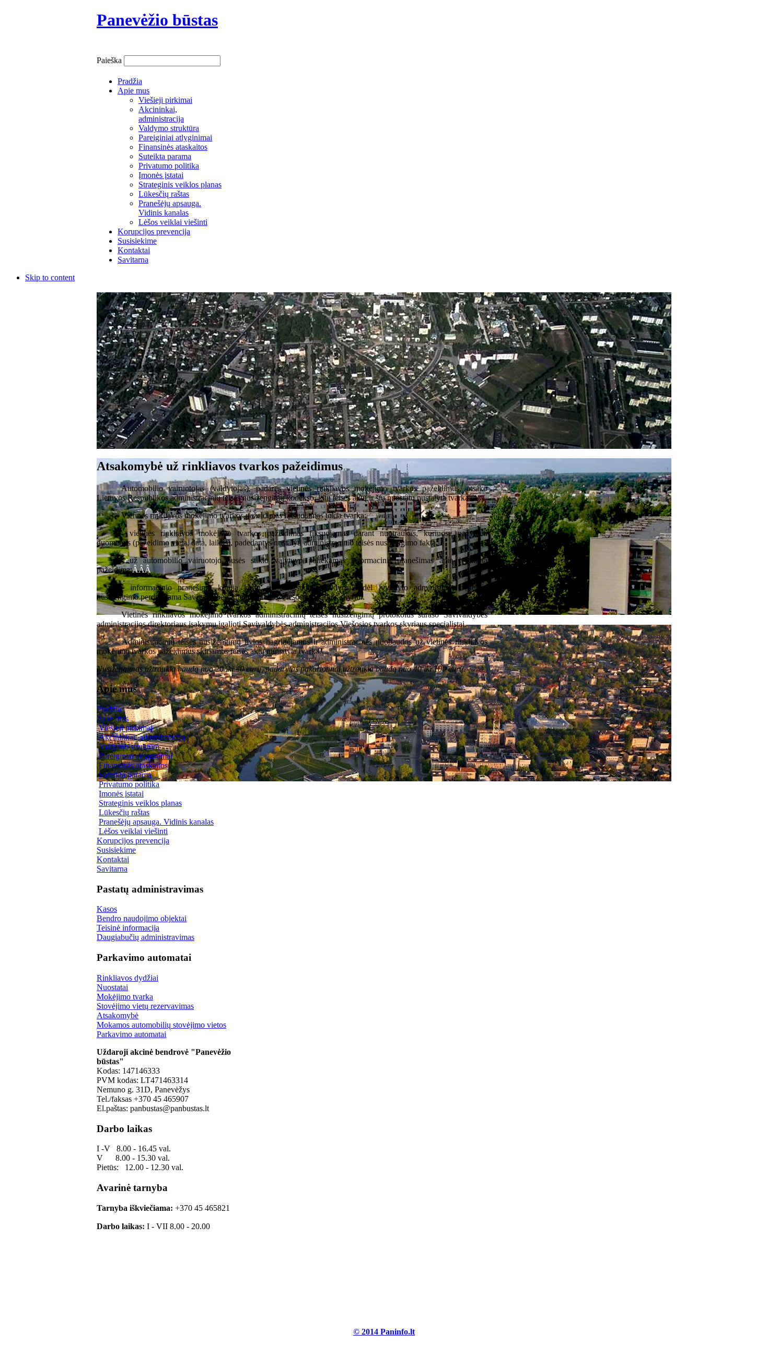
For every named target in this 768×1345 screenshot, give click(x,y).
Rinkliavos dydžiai (127, 977)
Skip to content (50, 277)
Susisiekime (116, 850)
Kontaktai (113, 859)
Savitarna (112, 868)
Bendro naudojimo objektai (142, 918)
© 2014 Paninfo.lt (384, 1331)
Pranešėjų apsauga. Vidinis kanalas (156, 821)
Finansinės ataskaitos (133, 765)
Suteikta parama (125, 774)
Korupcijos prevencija (133, 840)
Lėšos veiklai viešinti (133, 831)
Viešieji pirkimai (126, 727)
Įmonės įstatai (121, 793)
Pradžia (109, 709)
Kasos (107, 908)
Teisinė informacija (128, 927)
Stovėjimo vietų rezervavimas (145, 1006)
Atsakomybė (117, 1015)
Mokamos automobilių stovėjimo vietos (161, 1024)
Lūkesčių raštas (124, 812)
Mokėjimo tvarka (125, 996)
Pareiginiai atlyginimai (135, 756)
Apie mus (113, 718)
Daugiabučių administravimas (145, 937)
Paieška (110, 60)
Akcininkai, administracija (142, 737)
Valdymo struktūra (129, 746)
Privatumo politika (129, 784)
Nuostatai (112, 987)
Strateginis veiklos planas (140, 803)
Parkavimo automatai (131, 1034)
